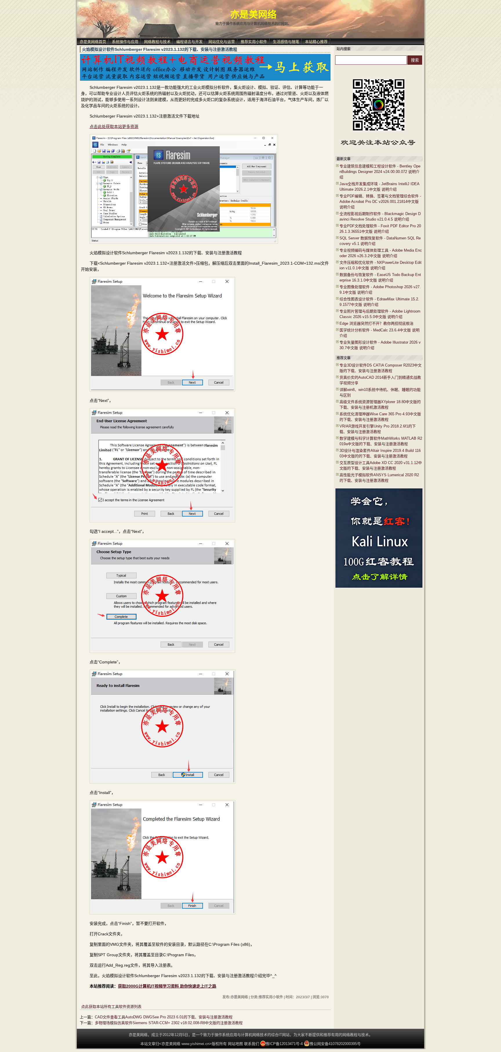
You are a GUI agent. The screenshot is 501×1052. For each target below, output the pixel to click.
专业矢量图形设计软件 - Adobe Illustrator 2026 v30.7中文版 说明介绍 (380, 345)
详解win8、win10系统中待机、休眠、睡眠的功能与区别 (380, 392)
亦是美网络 (253, 14)
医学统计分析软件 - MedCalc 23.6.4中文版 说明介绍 (380, 333)
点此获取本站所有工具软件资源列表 (111, 1006)
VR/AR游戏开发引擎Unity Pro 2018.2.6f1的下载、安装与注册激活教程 (378, 429)
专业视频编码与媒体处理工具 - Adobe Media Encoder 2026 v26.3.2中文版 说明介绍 (381, 253)
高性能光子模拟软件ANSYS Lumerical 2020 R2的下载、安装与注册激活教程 (379, 478)
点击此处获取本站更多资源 (114, 126)
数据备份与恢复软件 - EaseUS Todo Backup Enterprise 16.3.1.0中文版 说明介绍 (380, 277)
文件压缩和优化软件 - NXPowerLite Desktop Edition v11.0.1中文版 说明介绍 (381, 265)
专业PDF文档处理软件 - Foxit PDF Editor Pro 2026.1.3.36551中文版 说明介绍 (380, 229)
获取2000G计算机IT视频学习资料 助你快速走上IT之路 (167, 986)
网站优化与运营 (221, 41)
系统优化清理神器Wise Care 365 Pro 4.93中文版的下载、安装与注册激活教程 (380, 417)
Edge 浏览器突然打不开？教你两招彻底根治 (376, 323)
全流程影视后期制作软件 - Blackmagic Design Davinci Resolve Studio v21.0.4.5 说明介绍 (380, 216)
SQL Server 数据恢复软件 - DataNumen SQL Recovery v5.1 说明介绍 (380, 241)
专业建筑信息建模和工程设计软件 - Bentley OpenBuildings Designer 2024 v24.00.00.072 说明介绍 (380, 171)
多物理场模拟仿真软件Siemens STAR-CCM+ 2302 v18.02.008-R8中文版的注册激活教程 (169, 1023)
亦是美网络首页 (93, 41)
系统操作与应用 (125, 41)
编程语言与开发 (189, 41)
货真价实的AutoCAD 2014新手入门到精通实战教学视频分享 (380, 380)
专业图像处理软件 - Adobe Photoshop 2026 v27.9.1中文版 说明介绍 (380, 290)
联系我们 (251, 1044)
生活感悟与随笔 (286, 41)
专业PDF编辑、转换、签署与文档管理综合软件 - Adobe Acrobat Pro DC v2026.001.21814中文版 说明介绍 (380, 201)
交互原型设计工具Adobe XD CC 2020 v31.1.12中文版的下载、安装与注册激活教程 (381, 465)
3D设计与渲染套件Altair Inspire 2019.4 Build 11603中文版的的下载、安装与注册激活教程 (380, 453)
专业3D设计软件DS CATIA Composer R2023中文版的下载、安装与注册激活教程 (381, 368)
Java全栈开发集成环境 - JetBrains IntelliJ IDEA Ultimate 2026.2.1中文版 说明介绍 (379, 187)
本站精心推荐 (316, 41)
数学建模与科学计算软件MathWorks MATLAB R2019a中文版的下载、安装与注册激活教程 (381, 441)
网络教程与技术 (157, 41)
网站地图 (235, 1044)
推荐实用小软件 (254, 41)
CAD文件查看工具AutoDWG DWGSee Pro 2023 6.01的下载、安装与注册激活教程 (164, 1017)
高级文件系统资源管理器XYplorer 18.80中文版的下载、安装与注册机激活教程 (380, 404)
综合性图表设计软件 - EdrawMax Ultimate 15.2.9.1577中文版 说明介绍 (379, 302)
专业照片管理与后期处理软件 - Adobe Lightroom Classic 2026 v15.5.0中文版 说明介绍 (380, 314)
